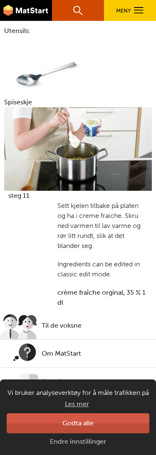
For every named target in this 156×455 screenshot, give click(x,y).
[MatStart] (26, 10)
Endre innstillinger (78, 441)
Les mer (77, 404)
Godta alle (78, 423)
